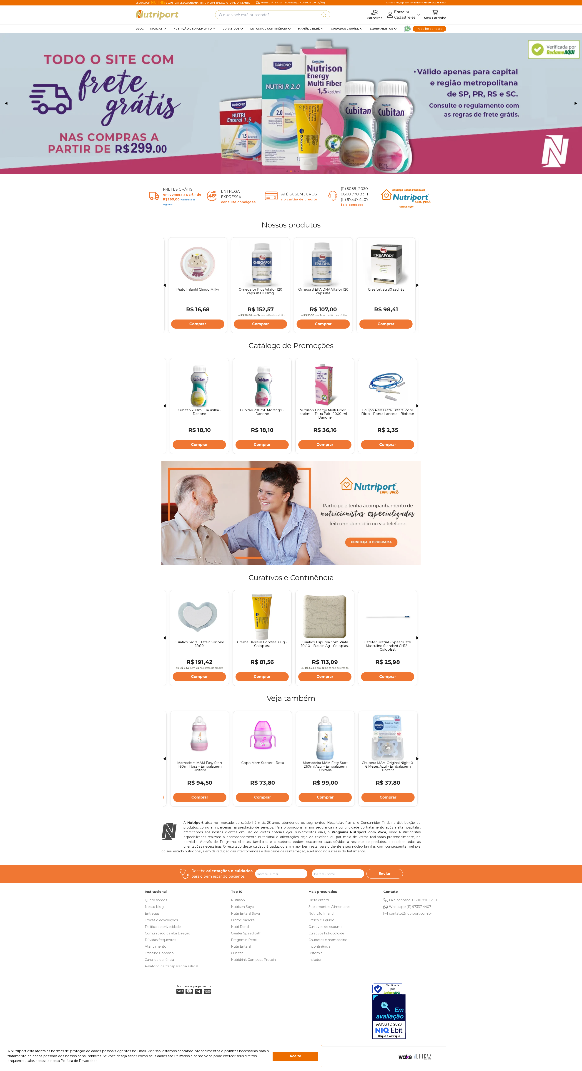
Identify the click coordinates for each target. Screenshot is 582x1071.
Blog (140, 28)
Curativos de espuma (325, 927)
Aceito (295, 1056)
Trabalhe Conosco (159, 953)
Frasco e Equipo (321, 920)
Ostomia (315, 953)
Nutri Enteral (241, 946)
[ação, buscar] (323, 14)
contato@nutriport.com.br (410, 913)
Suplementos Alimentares (329, 907)
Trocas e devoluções (161, 920)
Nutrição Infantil (321, 913)
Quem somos (156, 900)
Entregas (152, 913)
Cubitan (237, 953)
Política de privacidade (163, 927)
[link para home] (157, 15)
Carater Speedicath (246, 933)
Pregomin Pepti (244, 940)
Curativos (231, 28)
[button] (6, 103)
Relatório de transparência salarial (171, 966)
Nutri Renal (240, 927)
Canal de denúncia (159, 960)
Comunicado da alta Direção (167, 933)
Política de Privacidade (79, 1061)
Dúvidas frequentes (160, 940)
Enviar (385, 873)
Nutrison (238, 900)
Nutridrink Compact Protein (253, 960)
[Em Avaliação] (389, 1016)
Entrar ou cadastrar (431, 2)
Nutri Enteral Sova (245, 913)
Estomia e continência (268, 28)
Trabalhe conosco (429, 28)
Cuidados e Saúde (345, 28)
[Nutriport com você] (291, 103)
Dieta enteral (319, 900)
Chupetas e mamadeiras (328, 940)
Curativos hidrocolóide (326, 933)
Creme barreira (243, 920)
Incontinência (319, 946)
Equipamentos (381, 28)
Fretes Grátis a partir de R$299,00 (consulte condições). (293, 3)
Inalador (315, 960)
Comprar (196, 324)
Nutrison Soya (242, 907)
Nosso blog (154, 907)
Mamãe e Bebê (309, 28)
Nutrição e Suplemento (192, 28)
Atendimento (155, 946)
